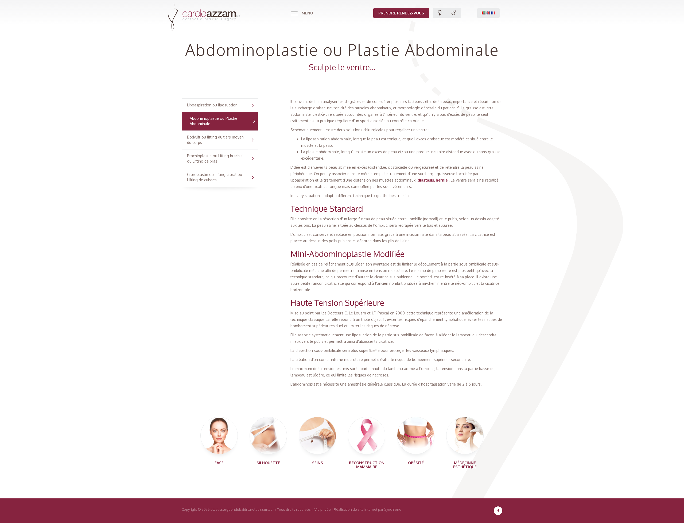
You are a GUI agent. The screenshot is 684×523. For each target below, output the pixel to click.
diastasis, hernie (433, 180)
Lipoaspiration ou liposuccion (212, 105)
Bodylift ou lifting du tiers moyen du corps (215, 140)
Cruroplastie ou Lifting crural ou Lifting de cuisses (214, 177)
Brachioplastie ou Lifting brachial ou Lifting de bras (215, 158)
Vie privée (322, 509)
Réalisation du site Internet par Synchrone (367, 509)
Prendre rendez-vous (401, 13)
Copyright (189, 509)
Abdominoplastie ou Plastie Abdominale (213, 121)
